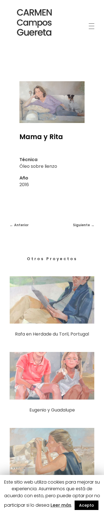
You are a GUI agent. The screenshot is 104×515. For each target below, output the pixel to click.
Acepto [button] (86, 505)
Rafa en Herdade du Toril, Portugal (52, 334)
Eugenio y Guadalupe (52, 410)
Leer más (60, 505)
